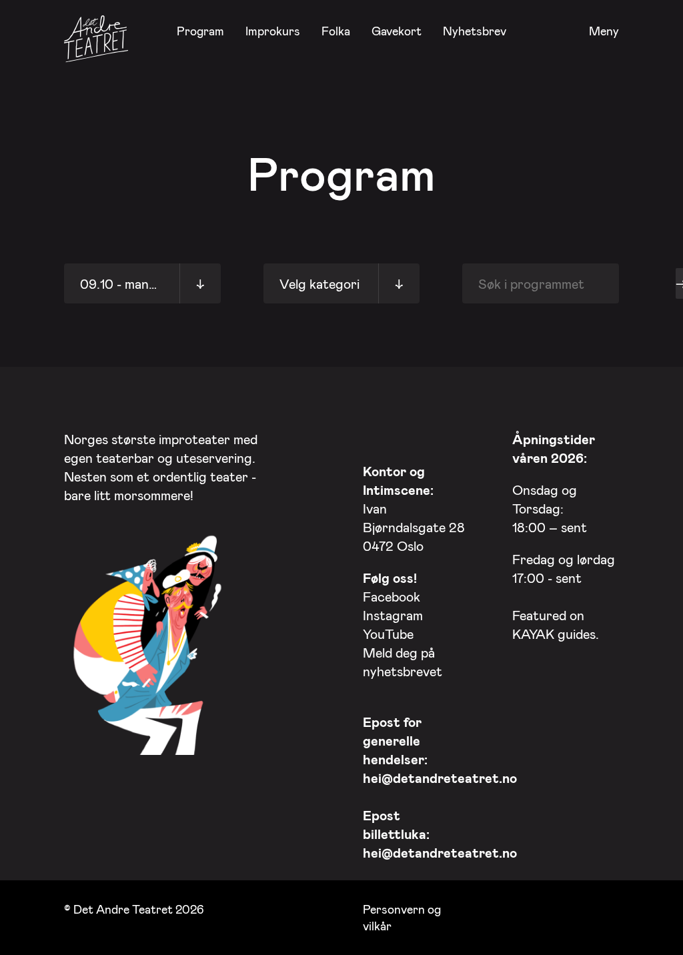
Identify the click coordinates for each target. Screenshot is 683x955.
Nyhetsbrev (474, 30)
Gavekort (397, 30)
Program (200, 30)
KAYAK (533, 634)
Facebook (391, 596)
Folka (335, 30)
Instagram (393, 615)
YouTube (388, 634)
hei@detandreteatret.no (440, 778)
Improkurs (272, 30)
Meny (604, 31)
